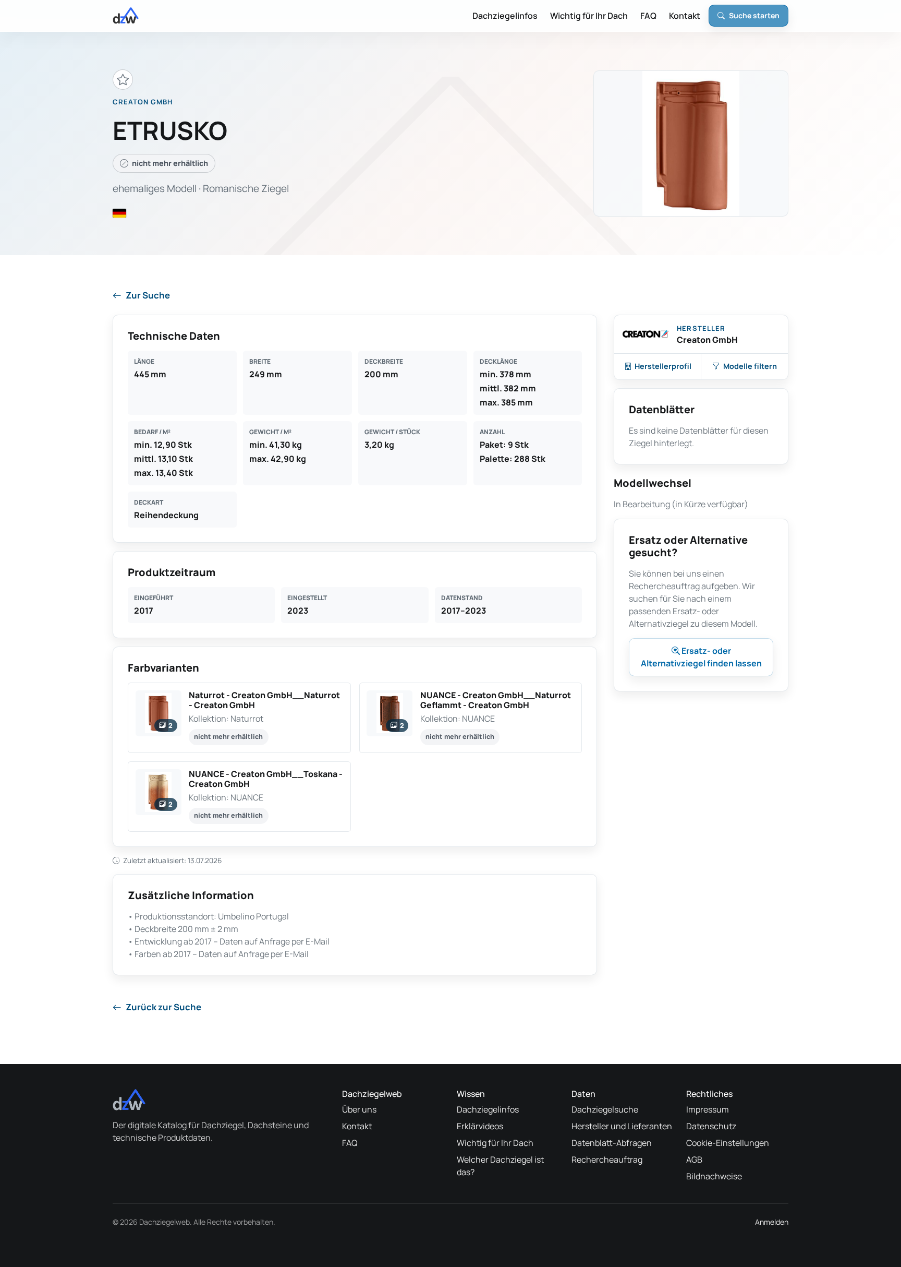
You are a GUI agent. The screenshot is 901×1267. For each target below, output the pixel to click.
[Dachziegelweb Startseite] (126, 15)
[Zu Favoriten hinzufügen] (123, 79)
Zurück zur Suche (163, 1007)
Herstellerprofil (663, 366)
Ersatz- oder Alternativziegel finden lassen (701, 657)
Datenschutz (711, 1126)
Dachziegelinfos (505, 15)
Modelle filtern (750, 366)
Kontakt (684, 15)
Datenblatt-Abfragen (611, 1143)
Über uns (359, 1109)
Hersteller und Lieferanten (621, 1126)
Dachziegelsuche (604, 1109)
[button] (239, 718)
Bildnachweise (714, 1176)
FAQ (648, 15)
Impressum (707, 1109)
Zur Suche (148, 295)
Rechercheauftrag (606, 1159)
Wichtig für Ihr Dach (589, 15)
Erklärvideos (480, 1126)
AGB (694, 1159)
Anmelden (771, 1222)
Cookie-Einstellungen (727, 1143)
